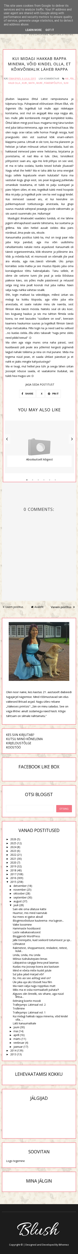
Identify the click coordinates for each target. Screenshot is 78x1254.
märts (17, 1039)
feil (72, 78)
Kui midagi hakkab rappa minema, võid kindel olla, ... (40, 1017)
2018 (13, 870)
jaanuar (18, 1046)
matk (32, 83)
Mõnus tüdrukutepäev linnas (30, 959)
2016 (13, 878)
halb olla (14, 83)
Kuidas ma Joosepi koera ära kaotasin (36, 966)
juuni (16, 1027)
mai (15, 1031)
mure (39, 83)
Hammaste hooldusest (27, 928)
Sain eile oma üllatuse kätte (29, 909)
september (20, 897)
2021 (13, 858)
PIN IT (55, 393)
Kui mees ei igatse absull (28, 917)
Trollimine (19, 1008)
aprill (16, 1035)
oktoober (19, 893)
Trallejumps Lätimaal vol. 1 (29, 1012)
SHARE (29, 393)
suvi (66, 83)
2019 (13, 866)
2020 (13, 862)
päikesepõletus (53, 83)
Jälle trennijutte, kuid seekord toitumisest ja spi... (42, 940)
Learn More (33, 30)
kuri (24, 83)
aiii (66, 78)
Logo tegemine (15, 1161)
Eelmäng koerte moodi (27, 1001)
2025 (13, 843)
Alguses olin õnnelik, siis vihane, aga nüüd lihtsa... (38, 995)
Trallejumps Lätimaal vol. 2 (29, 1004)
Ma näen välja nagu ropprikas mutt (34, 986)
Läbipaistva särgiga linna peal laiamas (36, 962)
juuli (15, 905)
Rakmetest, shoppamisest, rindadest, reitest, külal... (40, 949)
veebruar (18, 1042)
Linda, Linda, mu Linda (26, 955)
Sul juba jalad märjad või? (28, 974)
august (17, 901)
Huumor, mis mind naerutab (30, 913)
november (19, 889)
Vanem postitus (61, 607)
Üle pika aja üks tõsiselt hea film (32, 982)
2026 (13, 839)
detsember (20, 886)
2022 (13, 854)
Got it (49, 30)
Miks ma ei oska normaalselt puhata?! (36, 990)
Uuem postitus (14, 607)
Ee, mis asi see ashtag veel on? (32, 978)
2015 (13, 882)
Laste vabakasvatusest (27, 932)
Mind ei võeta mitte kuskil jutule (32, 970)
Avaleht (39, 607)
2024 (13, 847)
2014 (13, 1050)
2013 (13, 1054)
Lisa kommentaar (49, 78)
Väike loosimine (22, 924)
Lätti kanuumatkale (24, 1023)
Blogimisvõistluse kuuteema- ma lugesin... (38, 920)
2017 (13, 874)
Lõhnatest (19, 944)
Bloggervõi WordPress (26, 936)
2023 (13, 851)
